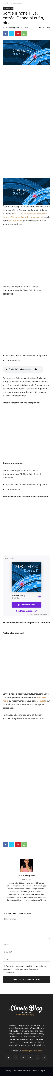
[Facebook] (5, 33)
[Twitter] (11, 33)
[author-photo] (26, 872)
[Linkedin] (23, 1057)
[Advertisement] (26, 94)
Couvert (41, 701)
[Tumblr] (37, 1057)
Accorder (25, 217)
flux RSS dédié (15, 220)
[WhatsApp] (24, 33)
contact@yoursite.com (32, 1050)
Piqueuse (15, 217)
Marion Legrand (12, 27)
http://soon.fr (26, 879)
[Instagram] (15, 1057)
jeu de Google (37, 217)
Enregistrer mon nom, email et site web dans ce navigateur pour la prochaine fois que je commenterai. (25, 969)
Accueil (5, 3)
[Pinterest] (18, 33)
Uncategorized (16, 3)
